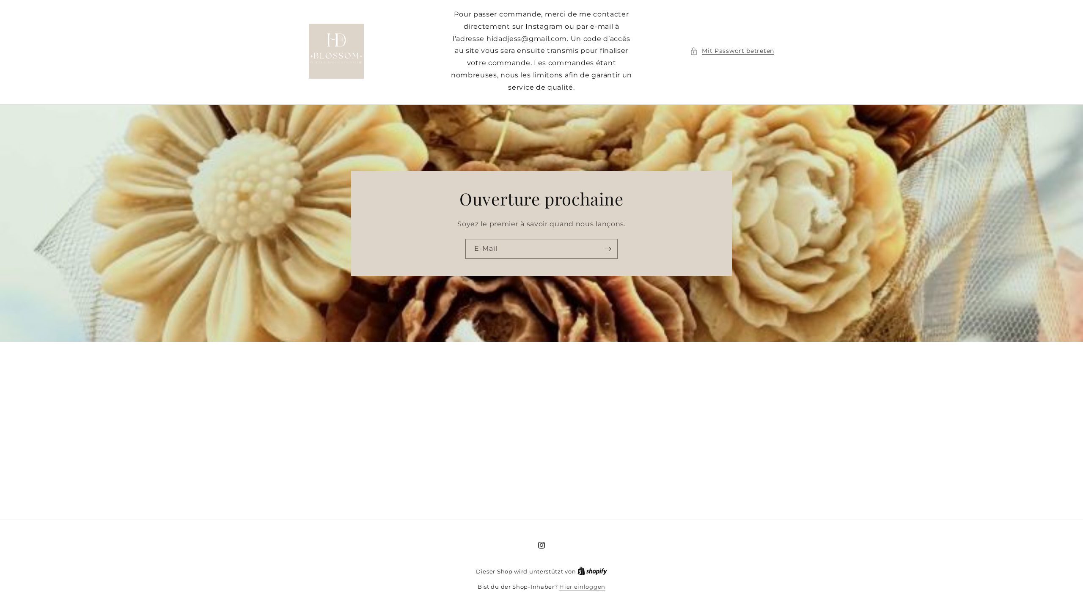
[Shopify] (592, 571)
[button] (732, 51)
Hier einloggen (582, 586)
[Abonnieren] (608, 248)
